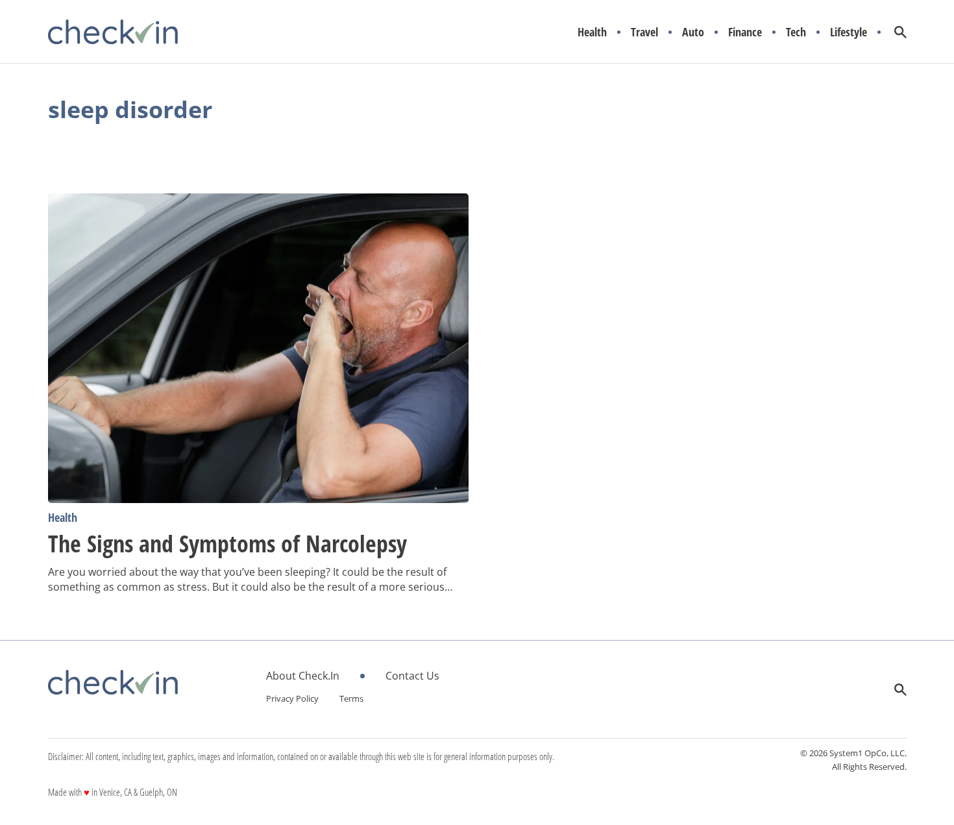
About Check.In (302, 676)
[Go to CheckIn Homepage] (113, 31)
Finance (745, 32)
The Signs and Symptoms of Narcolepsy (227, 544)
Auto (693, 32)
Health (592, 32)
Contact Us (412, 676)
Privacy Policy (292, 698)
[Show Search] (900, 32)
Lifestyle (848, 32)
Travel (644, 32)
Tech (796, 32)
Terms (351, 698)
